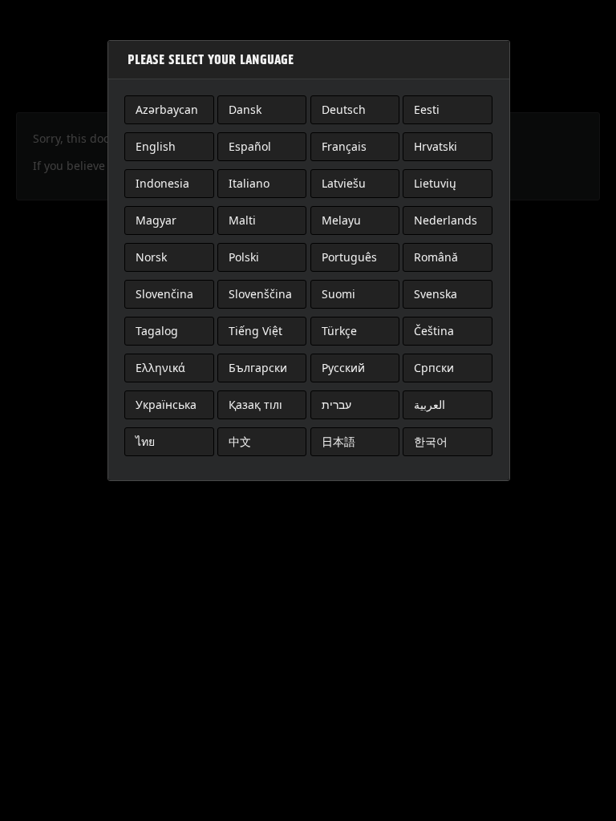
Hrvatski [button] (435, 146)
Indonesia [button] (162, 183)
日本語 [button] (338, 441)
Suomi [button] (338, 293)
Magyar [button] (156, 220)
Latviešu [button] (344, 183)
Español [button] (250, 146)
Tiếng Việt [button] (255, 330)
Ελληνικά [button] (160, 367)
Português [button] (349, 257)
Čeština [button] (434, 330)
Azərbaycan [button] (167, 109)
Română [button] (436, 257)
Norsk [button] (151, 257)
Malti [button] (242, 220)
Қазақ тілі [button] (255, 404)
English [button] (156, 146)
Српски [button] (434, 367)
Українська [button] (166, 404)
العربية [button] (429, 404)
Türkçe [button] (339, 330)
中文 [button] (240, 441)
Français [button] (344, 146)
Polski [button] (244, 257)
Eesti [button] (427, 109)
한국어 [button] (431, 441)
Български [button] (258, 367)
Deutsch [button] (344, 109)
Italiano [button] (249, 183)
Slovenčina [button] (164, 293)
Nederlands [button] (445, 220)
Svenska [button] (435, 293)
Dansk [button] (245, 109)
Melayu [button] (341, 220)
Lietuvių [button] (435, 183)
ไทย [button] (145, 441)
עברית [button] (336, 404)
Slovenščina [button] (260, 293)
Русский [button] (343, 367)
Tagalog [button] (157, 330)
